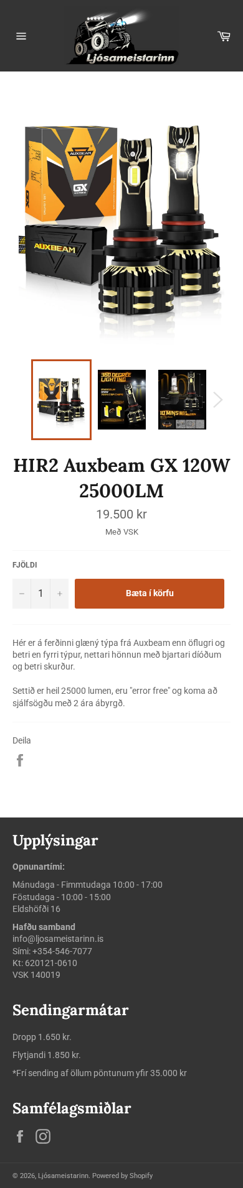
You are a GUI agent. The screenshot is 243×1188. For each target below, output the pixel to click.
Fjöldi (24, 565)
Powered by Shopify (122, 1176)
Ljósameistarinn (63, 1176)
